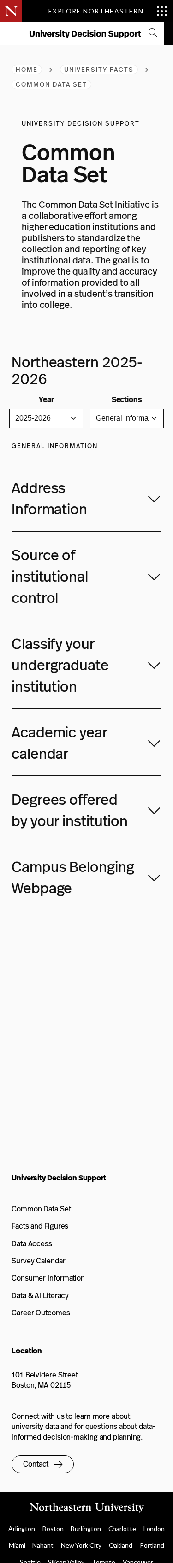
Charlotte (122, 1528)
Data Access (32, 1243)
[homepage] (85, 36)
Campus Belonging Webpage (73, 877)
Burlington (86, 1528)
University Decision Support (59, 1177)
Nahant (42, 1545)
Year (46, 400)
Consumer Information (48, 1278)
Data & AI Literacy (40, 1295)
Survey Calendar (39, 1261)
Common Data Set (41, 1209)
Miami (17, 1545)
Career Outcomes (41, 1312)
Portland (152, 1545)
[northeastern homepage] (11, 33)
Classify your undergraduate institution (60, 665)
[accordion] (152, 33)
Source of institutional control (50, 576)
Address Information (49, 498)
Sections (127, 400)
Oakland (120, 1545)
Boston (52, 1528)
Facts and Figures (40, 1226)
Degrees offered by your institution (70, 810)
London (154, 1528)
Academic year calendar (59, 743)
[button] (43, 1464)
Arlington (21, 1528)
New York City (81, 1545)
